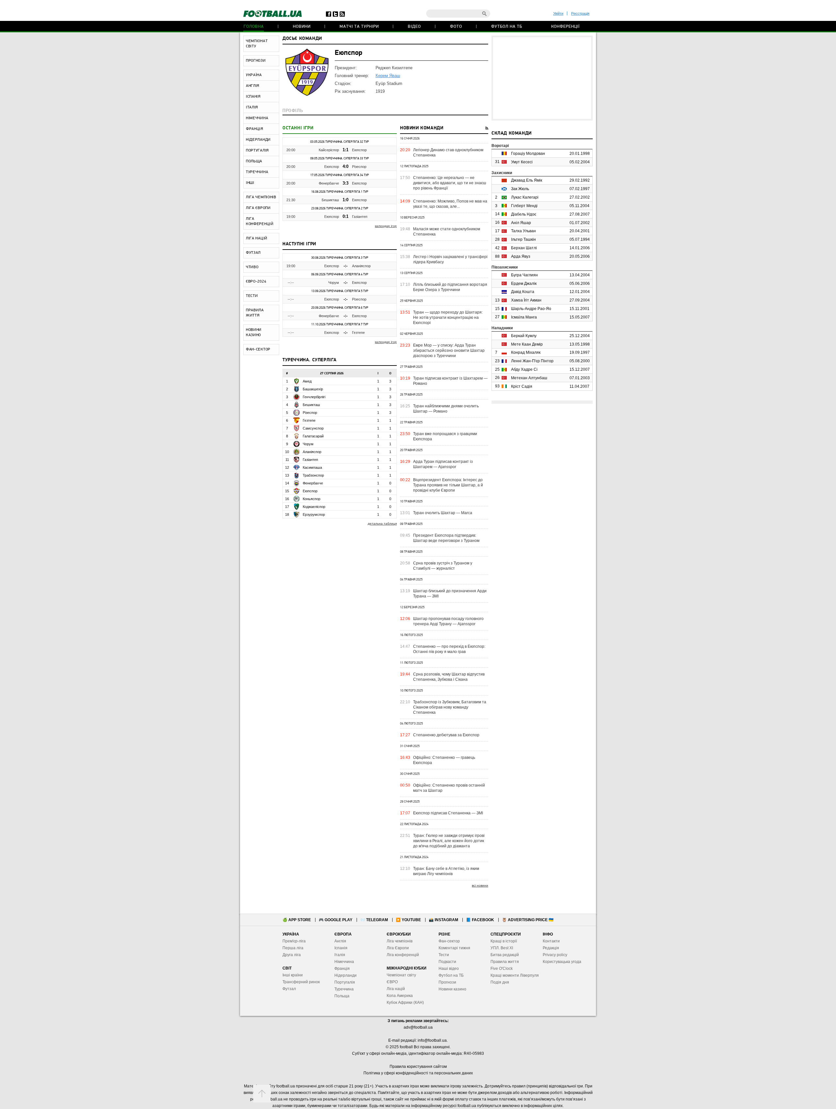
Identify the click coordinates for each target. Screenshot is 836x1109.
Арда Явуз (520, 256)
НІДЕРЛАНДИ (258, 140)
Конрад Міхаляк (525, 352)
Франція (342, 968)
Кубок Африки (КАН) (405, 1002)
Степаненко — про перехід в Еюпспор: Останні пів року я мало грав (449, 649)
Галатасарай (313, 436)
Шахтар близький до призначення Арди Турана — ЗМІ (450, 593)
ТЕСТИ (252, 296)
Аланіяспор (361, 266)
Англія (340, 941)
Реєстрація (580, 13)
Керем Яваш (388, 75)
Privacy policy (555, 955)
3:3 (345, 183)
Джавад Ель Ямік (526, 180)
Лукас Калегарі (525, 197)
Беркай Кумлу (524, 336)
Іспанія (340, 948)
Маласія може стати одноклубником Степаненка (446, 231)
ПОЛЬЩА (254, 161)
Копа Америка (400, 995)
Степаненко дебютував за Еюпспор (446, 735)
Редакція (551, 948)
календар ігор (386, 226)
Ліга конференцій (403, 955)
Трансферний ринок (301, 982)
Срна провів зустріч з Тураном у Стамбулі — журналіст (442, 566)
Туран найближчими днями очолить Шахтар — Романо (446, 409)
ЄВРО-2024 (256, 282)
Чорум (333, 283)
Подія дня (499, 982)
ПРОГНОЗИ (256, 61)
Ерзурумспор (314, 514)
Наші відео (449, 968)
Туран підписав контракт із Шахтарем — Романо (450, 381)
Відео (414, 26)
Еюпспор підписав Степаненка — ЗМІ (448, 813)
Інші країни (292, 975)
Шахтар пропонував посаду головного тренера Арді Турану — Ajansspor (448, 621)
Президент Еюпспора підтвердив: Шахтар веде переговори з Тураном (446, 538)
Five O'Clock (501, 968)
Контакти (551, 941)
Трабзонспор (313, 475)
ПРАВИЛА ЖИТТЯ (255, 313)
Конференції (565, 26)
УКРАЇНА (254, 75)
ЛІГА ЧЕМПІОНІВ (261, 197)
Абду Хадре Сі (524, 369)
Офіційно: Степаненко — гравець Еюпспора (444, 760)
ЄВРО (392, 982)
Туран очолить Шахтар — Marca (442, 513)
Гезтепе (358, 332)
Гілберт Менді (524, 206)
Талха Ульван (523, 231)
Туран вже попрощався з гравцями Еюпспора (445, 436)
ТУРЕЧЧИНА (257, 172)
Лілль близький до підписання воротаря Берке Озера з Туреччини (450, 287)
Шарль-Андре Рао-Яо (531, 308)
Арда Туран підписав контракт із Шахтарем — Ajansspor (443, 464)
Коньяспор (311, 499)
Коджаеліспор (314, 507)
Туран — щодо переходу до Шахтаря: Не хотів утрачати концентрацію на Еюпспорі (448, 317)
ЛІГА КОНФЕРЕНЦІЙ (260, 221)
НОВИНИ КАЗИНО (254, 332)
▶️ (408, 920)
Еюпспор (359, 150)
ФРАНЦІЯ (254, 129)
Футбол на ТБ (506, 26)
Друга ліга (291, 955)
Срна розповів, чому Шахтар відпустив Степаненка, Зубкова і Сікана (449, 677)
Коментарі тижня (454, 948)
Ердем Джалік (524, 283)
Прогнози (447, 982)
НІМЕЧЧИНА (257, 118)
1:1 (345, 149)
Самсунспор (313, 428)
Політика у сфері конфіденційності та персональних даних (418, 1073)
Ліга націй (396, 989)
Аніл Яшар (521, 222)
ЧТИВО (252, 267)
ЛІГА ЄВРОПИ (258, 208)
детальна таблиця (382, 523)
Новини (302, 26)
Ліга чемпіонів (399, 941)
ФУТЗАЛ (253, 253)
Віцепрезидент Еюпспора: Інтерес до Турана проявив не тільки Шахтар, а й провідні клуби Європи (448, 485)
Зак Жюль (520, 189)
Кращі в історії (503, 941)
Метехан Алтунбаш (529, 378)
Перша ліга (292, 948)
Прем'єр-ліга (294, 941)
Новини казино (452, 989)
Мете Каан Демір (527, 344)
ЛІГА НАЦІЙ (256, 238)
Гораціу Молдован (528, 153)
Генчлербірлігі (314, 397)
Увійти (558, 13)
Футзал (289, 989)
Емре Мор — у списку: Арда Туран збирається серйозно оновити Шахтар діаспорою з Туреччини (449, 350)
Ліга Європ (397, 948)
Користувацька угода (562, 961)
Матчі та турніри (359, 26)
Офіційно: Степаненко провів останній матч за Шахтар (449, 788)
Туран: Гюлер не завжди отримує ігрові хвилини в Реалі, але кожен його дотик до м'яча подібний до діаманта (449, 840)
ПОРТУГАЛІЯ (257, 151)
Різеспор (359, 167)
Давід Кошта (522, 291)
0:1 (345, 216)
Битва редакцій (504, 955)
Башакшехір (313, 389)
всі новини (480, 885)
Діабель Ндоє (523, 214)
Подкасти (447, 961)
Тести (444, 955)
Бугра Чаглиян (524, 275)
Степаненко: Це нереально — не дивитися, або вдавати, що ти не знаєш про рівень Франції (449, 182)
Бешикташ (330, 200)
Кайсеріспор (329, 150)
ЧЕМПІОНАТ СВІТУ (256, 43)
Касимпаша (312, 467)
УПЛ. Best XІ (501, 948)
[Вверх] (262, 1093)
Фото (456, 26)
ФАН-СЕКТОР (258, 349)
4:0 (345, 166)
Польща (341, 996)
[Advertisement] (542, 78)
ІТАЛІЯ (252, 107)
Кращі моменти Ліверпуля (514, 975)
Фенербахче (329, 183)
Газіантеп (359, 217)
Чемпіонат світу (401, 975)
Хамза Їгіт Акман (526, 300)
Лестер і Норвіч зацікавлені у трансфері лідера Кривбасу (450, 259)
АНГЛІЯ (252, 86)
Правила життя (504, 961)
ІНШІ (250, 183)
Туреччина (344, 989)
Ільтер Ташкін (523, 239)
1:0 (345, 199)
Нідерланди (345, 975)
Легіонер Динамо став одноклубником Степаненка (448, 152)
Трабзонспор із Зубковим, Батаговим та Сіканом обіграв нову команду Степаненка (449, 707)
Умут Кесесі (522, 162)
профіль (292, 110)
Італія (339, 955)
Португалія (344, 982)
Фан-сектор (449, 941)
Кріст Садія (521, 386)
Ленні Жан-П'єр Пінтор (532, 361)
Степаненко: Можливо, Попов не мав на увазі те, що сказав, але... (450, 204)
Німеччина (344, 961)
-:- (345, 265)
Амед (307, 381)
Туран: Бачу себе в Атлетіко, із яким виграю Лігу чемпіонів (446, 871)
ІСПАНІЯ (253, 97)
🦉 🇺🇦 (528, 920)
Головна (254, 26)
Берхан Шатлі (524, 248)
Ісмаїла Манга (524, 317)
